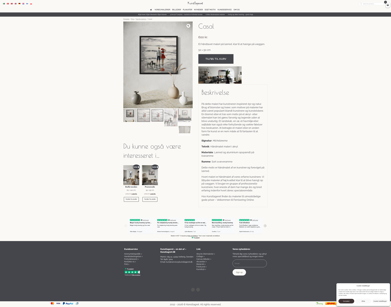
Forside (126, 19)
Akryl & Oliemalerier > (205, 254)
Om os (237, 10)
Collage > (200, 256)
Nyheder (198, 10)
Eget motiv (210, 10)
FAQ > (126, 264)
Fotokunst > (201, 267)
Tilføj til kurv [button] (131, 199)
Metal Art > (200, 264)
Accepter (346, 301)
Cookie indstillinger (380, 301)
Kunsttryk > (201, 269)
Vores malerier (162, 10)
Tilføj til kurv (215, 58)
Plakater (187, 10)
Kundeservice (225, 10)
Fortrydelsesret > (131, 259)
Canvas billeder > (203, 259)
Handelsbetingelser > (133, 256)
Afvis (363, 301)
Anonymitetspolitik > (133, 254)
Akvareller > (201, 262)
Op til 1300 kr (141, 19)
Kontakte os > (130, 262)
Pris (132, 19)
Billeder (176, 10)
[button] (188, 26)
